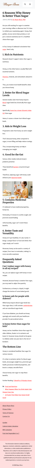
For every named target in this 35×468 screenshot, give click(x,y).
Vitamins (5, 77)
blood (4, 103)
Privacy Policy (7, 409)
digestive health (16, 178)
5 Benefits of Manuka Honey (23, 380)
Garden (5, 423)
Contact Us (6, 416)
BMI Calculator (7, 430)
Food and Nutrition (11, 386)
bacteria (15, 167)
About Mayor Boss (8, 406)
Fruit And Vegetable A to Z (11, 433)
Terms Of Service (8, 413)
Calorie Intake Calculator (10, 426)
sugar (4, 49)
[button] (25, 4)
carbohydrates (27, 305)
